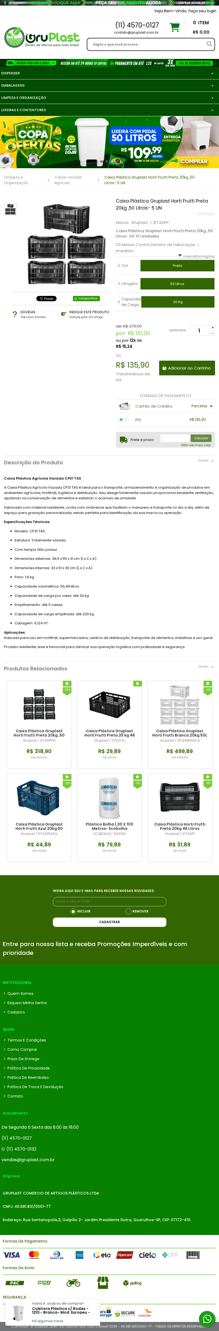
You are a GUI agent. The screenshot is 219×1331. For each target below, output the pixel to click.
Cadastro (14, 1012)
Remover (140, 911)
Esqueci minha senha (25, 1003)
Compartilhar (88, 298)
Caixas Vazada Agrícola (68, 180)
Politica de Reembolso (26, 1077)
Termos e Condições (24, 1040)
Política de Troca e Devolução (33, 1086)
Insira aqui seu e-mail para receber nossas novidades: (104, 890)
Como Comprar (20, 1049)
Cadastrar (109, 922)
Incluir (84, 911)
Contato (13, 1096)
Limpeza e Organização (16, 180)
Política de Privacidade (26, 1068)
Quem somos (18, 993)
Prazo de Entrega (21, 1058)
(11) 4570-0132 (21, 1149)
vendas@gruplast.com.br (28, 1160)
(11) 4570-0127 (17, 1138)
